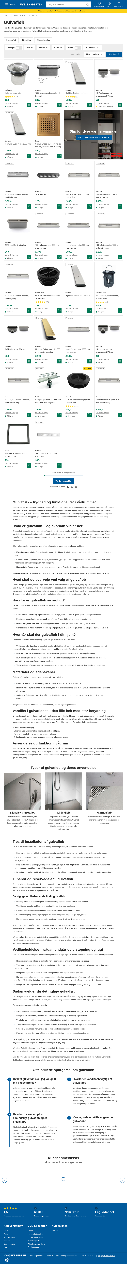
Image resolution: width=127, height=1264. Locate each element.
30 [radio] (68, 486)
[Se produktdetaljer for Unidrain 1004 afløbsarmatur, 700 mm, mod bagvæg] (48, 225)
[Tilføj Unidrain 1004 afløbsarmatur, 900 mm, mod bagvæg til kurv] (29, 310)
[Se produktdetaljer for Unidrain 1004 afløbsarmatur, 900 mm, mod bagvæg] (18, 276)
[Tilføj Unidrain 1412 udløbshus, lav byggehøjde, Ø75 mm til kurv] (120, 105)
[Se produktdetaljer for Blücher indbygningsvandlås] (18, 73)
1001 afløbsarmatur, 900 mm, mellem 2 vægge (77, 195)
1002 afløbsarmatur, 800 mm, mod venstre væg (108, 401)
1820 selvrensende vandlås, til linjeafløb (47, 94)
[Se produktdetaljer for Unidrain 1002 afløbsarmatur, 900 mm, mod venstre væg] (109, 175)
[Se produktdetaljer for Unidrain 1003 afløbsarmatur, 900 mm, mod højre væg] (18, 175)
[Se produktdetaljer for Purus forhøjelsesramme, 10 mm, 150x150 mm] (18, 434)
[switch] (19, 48)
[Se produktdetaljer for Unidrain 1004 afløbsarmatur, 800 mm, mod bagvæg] (78, 225)
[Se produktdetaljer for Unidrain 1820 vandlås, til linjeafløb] (18, 225)
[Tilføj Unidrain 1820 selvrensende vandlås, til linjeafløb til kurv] (59, 105)
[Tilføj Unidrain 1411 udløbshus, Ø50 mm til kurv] (29, 361)
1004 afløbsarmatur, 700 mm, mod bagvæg (47, 246)
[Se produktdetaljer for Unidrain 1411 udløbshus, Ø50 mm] (18, 330)
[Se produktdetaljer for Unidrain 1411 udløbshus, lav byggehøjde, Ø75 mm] (109, 330)
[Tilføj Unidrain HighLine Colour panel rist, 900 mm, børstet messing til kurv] (59, 361)
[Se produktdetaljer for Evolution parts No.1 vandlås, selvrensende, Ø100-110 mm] (109, 276)
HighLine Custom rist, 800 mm (77, 295)
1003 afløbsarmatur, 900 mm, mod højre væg (17, 195)
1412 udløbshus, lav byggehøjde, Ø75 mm (104, 94)
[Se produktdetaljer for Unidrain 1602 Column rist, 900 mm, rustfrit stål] (48, 434)
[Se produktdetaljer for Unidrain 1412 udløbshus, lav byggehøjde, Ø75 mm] (109, 73)
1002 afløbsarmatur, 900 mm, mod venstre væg (108, 195)
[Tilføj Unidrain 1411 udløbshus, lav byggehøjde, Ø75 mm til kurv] (120, 361)
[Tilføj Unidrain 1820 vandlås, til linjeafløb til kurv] (29, 257)
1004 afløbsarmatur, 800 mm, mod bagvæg (77, 246)
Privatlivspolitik (34, 1240)
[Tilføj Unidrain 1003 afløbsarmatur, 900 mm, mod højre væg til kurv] (29, 206)
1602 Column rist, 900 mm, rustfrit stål (46, 454)
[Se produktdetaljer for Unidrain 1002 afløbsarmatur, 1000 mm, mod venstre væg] (18, 380)
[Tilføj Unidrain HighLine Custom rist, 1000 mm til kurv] (29, 156)
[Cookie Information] (7, 1260)
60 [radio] (72, 486)
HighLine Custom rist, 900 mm (77, 93)
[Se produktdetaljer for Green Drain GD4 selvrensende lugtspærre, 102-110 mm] (48, 276)
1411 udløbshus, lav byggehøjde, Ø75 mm (104, 350)
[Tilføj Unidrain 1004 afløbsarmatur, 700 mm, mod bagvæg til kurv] (59, 257)
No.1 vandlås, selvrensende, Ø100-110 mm (107, 296)
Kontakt (7, 1240)
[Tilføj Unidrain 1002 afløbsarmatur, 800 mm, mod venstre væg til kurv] (120, 415)
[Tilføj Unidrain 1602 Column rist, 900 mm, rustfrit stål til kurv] (59, 465)
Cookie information (35, 1237)
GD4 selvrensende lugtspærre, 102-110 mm (47, 296)
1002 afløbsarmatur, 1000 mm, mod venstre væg (17, 401)
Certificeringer (33, 1247)
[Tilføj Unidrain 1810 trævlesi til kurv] (59, 206)
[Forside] (31, 4)
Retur (6, 1234)
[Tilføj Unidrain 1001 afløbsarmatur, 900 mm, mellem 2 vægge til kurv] (89, 206)
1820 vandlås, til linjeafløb (15, 245)
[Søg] (87, 4)
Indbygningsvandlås (13, 93)
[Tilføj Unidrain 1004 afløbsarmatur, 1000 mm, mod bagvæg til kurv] (89, 361)
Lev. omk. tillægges (11, 103)
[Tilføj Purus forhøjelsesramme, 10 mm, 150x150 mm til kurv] (29, 465)
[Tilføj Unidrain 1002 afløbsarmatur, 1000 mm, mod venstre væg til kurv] (29, 415)
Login (6, 1247)
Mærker (55, 1231)
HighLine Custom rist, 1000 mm (18, 144)
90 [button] (76, 486)
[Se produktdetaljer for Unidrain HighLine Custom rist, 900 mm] (78, 73)
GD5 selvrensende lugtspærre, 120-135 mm (77, 401)
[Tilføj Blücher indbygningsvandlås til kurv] (29, 105)
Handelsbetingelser (35, 1234)
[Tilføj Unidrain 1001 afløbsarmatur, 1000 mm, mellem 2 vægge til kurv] (120, 257)
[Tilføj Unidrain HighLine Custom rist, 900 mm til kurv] (89, 105)
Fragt (6, 1231)
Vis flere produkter (63, 481)
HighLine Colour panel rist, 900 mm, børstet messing (47, 350)
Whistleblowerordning (36, 1244)
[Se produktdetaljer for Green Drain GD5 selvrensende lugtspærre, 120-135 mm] (78, 380)
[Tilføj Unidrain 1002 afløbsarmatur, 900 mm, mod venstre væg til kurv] (120, 206)
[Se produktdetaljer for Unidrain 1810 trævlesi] (48, 175)
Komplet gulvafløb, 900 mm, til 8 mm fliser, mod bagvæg (48, 401)
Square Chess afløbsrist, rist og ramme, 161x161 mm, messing (48, 145)
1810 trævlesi (40, 194)
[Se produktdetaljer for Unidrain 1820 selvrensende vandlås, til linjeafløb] (48, 73)
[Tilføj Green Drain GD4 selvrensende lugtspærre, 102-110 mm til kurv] (59, 310)
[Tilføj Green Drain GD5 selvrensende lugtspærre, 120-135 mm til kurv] (89, 415)
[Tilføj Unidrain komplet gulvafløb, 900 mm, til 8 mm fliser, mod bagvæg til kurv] (59, 415)
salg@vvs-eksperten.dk (106, 1256)
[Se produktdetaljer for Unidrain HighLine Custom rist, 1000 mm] (18, 124)
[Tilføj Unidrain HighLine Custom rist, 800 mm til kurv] (89, 310)
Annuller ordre (9, 1237)
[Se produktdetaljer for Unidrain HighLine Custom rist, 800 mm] (78, 276)
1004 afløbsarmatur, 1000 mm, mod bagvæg (77, 350)
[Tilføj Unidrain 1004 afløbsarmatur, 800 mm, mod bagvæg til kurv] (89, 257)
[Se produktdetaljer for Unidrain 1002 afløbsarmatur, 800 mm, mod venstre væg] (109, 380)
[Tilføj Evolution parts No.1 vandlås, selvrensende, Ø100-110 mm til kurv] (120, 310)
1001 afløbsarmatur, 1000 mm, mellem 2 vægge (108, 246)
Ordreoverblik (9, 1244)
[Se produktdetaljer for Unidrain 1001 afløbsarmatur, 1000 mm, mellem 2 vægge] (109, 225)
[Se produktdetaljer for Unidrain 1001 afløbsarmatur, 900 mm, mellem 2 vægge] (78, 175)
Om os (30, 1231)
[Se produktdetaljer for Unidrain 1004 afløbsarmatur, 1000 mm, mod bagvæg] (78, 330)
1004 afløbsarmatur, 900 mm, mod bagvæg (17, 296)
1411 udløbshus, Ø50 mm (15, 349)
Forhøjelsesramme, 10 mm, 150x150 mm (16, 454)
